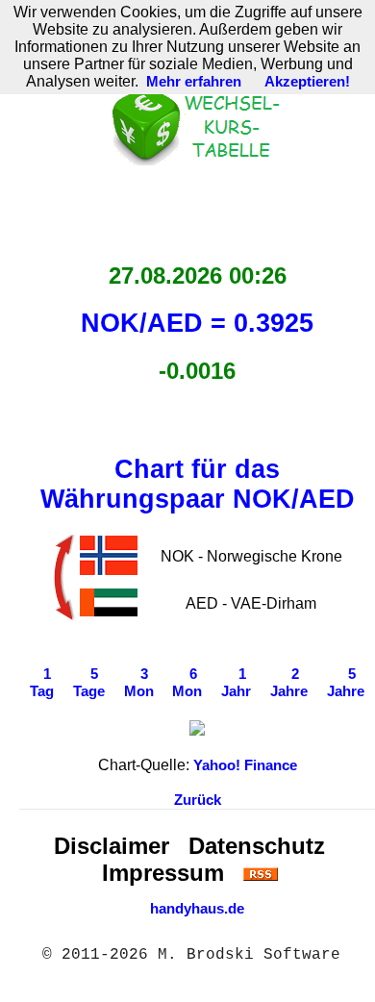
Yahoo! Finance (245, 765)
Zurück (197, 800)
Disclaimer (111, 846)
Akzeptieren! (307, 81)
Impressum (163, 873)
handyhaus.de (197, 908)
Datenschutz (256, 846)
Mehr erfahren (193, 81)
